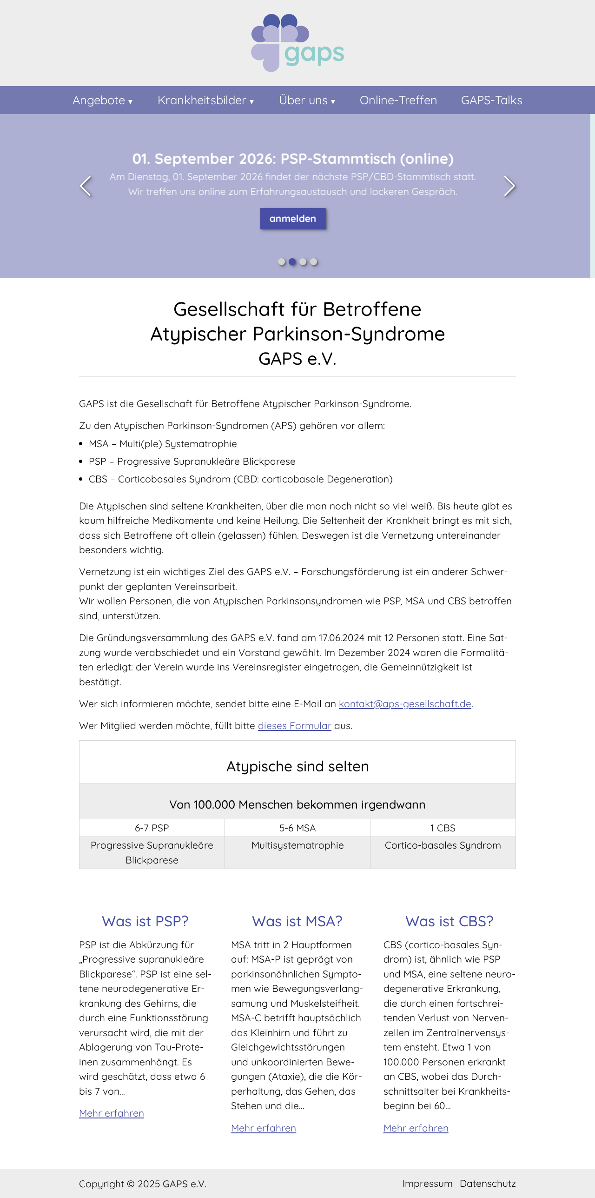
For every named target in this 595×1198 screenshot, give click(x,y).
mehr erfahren (332, 233)
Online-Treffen (398, 100)
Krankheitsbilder (202, 100)
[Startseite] (297, 45)
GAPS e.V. (184, 1184)
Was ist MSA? (297, 920)
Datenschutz (488, 1183)
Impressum (428, 1183)
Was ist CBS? (449, 920)
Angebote (99, 100)
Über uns (303, 100)
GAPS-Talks (491, 100)
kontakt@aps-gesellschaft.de (405, 703)
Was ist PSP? (145, 920)
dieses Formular (294, 725)
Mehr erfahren (111, 1113)
